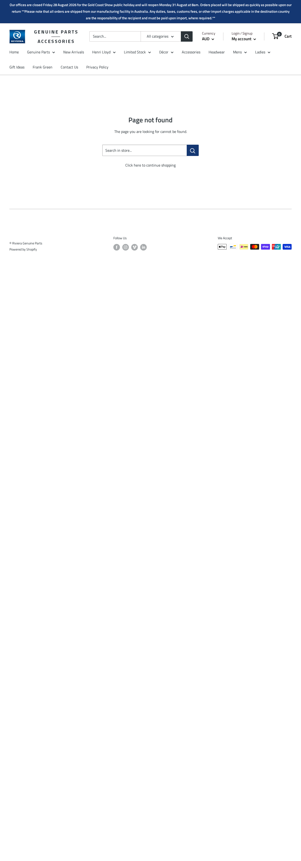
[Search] (187, 36)
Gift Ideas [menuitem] (16, 67)
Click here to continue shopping (150, 165)
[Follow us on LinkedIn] (143, 247)
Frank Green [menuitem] (42, 67)
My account (242, 39)
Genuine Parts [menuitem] (38, 52)
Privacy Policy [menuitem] (97, 67)
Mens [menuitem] (237, 52)
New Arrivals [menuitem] (73, 52)
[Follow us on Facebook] (116, 247)
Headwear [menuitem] (217, 52)
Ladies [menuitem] (260, 52)
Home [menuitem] (14, 52)
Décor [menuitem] (163, 52)
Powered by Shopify (23, 249)
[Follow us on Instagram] (125, 247)
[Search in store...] (193, 150)
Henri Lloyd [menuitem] (101, 52)
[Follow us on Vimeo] (134, 247)
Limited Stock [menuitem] (135, 52)
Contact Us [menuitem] (69, 67)
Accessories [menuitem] (191, 52)
